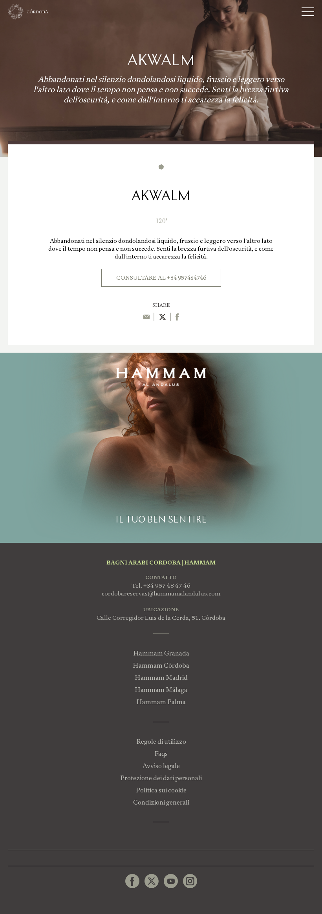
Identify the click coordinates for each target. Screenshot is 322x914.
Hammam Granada (161, 653)
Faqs (161, 754)
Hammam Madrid (161, 678)
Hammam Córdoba (161, 665)
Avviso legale (161, 766)
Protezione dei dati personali (161, 778)
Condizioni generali (161, 802)
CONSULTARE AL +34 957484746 (161, 277)
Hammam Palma (161, 702)
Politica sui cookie (161, 790)
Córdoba (37, 12)
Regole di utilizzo (161, 741)
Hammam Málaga (161, 690)
